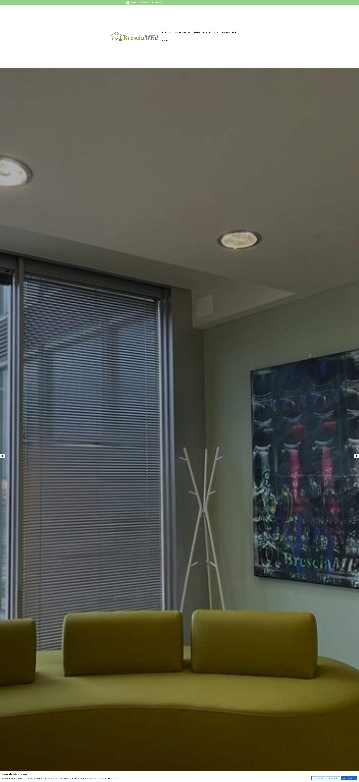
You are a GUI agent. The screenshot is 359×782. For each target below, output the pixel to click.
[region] (179, 776)
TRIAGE (52, 466)
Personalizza (318, 778)
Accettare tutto (348, 778)
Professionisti (229, 32)
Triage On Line (182, 32)
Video (165, 40)
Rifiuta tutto (333, 778)
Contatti (213, 32)
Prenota (166, 32)
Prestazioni (199, 32)
